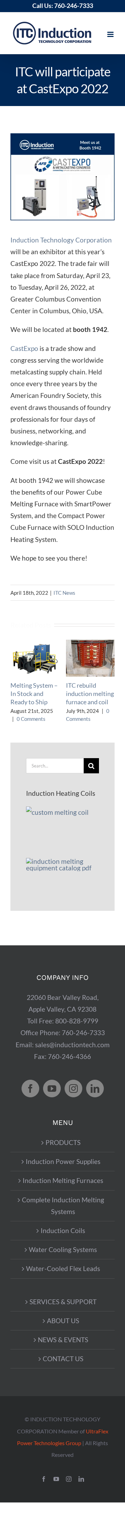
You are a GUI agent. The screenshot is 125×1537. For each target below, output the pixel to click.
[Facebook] (30, 1088)
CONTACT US (63, 1359)
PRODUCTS (63, 1142)
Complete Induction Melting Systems (63, 1205)
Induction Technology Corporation (61, 240)
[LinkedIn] (95, 1088)
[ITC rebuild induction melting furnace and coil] (90, 644)
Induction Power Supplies (63, 1161)
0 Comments (31, 719)
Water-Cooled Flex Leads (63, 1268)
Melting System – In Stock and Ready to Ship (34, 693)
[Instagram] (73, 1088)
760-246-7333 (73, 5)
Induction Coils (63, 1230)
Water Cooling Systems (63, 1249)
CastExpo (24, 348)
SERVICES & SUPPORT (63, 1302)
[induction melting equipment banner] (62, 861)
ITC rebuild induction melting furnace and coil (90, 693)
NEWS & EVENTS (63, 1340)
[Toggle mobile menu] (111, 34)
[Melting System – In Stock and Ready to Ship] (34, 644)
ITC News (64, 593)
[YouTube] (52, 1088)
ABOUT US (63, 1321)
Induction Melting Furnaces (63, 1180)
